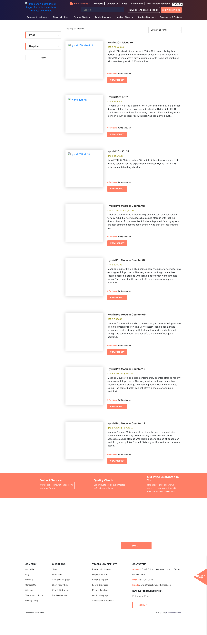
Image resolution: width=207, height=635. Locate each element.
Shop (124, 3)
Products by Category (102, 569)
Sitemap (29, 590)
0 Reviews (112, 73)
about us (98, 3)
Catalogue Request (61, 579)
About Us (29, 569)
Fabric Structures (103, 17)
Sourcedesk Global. (174, 613)
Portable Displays (82, 17)
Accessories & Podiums (171, 17)
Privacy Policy (31, 600)
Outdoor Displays (146, 17)
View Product (117, 80)
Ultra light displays (60, 590)
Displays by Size (60, 17)
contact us (112, 3)
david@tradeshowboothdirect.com (155, 585)
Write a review (124, 73)
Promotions (137, 3)
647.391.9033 (146, 579)
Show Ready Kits (171, 10)
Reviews (29, 579)
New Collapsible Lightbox (143, 10)
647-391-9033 (82, 3)
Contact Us (30, 585)
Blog (27, 574)
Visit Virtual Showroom (158, 3)
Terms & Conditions (34, 595)
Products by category (37, 17)
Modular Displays (125, 17)
